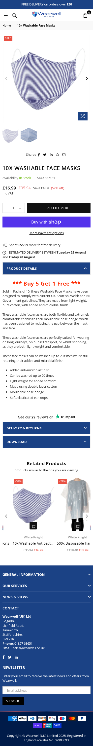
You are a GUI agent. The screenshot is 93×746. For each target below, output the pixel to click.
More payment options (47, 233)
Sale (8, 38)
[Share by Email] (64, 154)
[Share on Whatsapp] (57, 154)
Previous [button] (6, 78)
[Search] (14, 15)
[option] (46, 79)
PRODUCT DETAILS (21, 268)
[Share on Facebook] (39, 154)
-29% (54, 481)
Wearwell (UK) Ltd (16, 616)
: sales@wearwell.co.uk (28, 648)
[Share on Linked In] (51, 154)
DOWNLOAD (16, 442)
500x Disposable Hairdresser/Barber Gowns (68, 543)
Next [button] (87, 78)
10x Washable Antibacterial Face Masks (24, 543)
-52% (9, 481)
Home (6, 26)
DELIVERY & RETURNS (24, 428)
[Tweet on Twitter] (45, 154)
